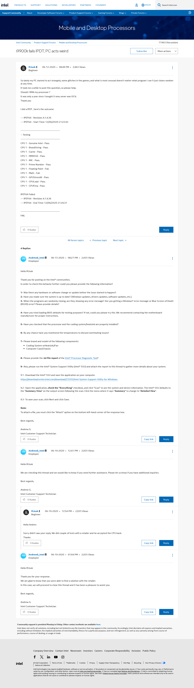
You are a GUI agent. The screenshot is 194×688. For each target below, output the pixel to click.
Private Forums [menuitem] (138, 12)
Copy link (148, 439)
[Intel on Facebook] (34, 657)
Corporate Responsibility (117, 650)
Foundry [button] (101, 4)
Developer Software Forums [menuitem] (49, 12)
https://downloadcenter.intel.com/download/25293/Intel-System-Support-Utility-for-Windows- (69, 379)
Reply (166, 229)
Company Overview (43, 650)
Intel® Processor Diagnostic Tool (81, 358)
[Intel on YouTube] (55, 657)
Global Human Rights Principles (115, 673)
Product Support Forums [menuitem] (80, 12)
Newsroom (75, 650)
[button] (172, 67)
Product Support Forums (45, 42)
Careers (98, 650)
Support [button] (36, 4)
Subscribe (141, 51)
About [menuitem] (29, 12)
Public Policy (149, 650)
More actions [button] (164, 51)
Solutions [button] (51, 4)
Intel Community (23, 42)
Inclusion (136, 650)
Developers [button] (69, 4)
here (98, 624)
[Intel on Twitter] (41, 657)
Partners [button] (85, 4)
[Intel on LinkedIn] (48, 657)
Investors (88, 650)
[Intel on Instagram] (62, 657)
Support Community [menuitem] (11, 12)
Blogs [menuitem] (121, 12)
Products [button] (20, 4)
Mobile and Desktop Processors (73, 42)
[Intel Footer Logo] (19, 663)
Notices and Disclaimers (131, 671)
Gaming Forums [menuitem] (105, 12)
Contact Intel (61, 650)
